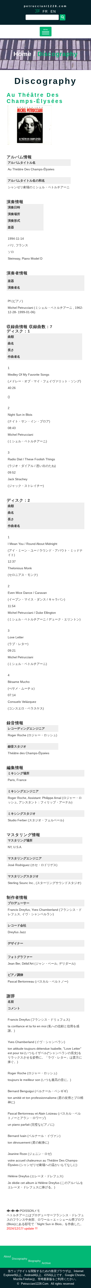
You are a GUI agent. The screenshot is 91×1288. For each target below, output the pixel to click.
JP (37, 11)
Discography (19, 1258)
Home (22, 54)
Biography (34, 1261)
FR (45, 11)
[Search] (62, 17)
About (7, 1256)
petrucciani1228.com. (35, 1283)
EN (53, 11)
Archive (46, 1263)
